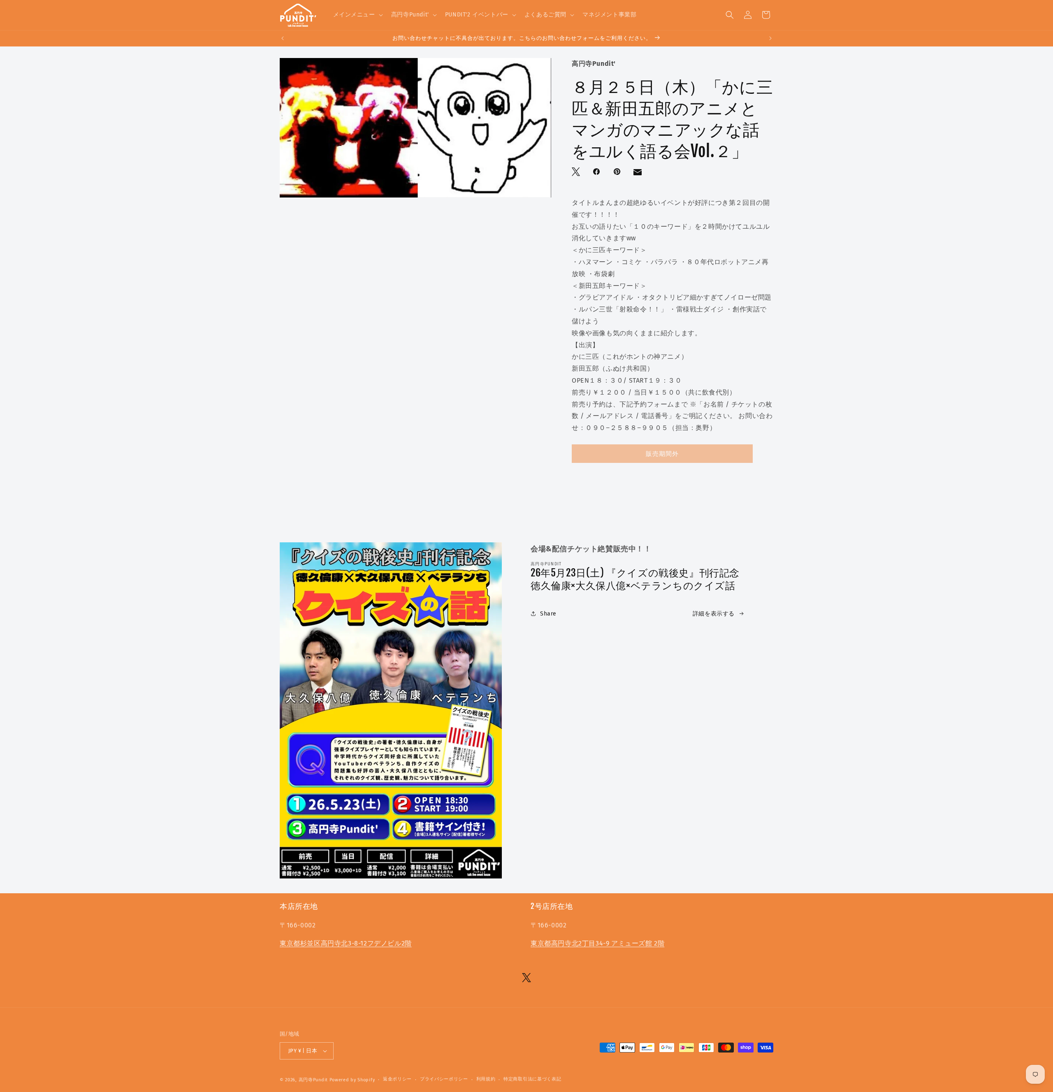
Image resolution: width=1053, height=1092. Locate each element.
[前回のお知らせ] (283, 38)
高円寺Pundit (313, 1080)
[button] (357, 14)
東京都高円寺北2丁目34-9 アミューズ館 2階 (597, 943)
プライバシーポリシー (444, 1079)
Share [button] (548, 613)
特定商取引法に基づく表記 (532, 1079)
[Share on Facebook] (597, 172)
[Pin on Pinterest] (618, 172)
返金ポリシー (397, 1079)
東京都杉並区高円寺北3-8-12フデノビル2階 (346, 943)
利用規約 (486, 1079)
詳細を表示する (714, 613)
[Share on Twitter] (577, 172)
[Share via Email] (638, 174)
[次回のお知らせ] (770, 38)
